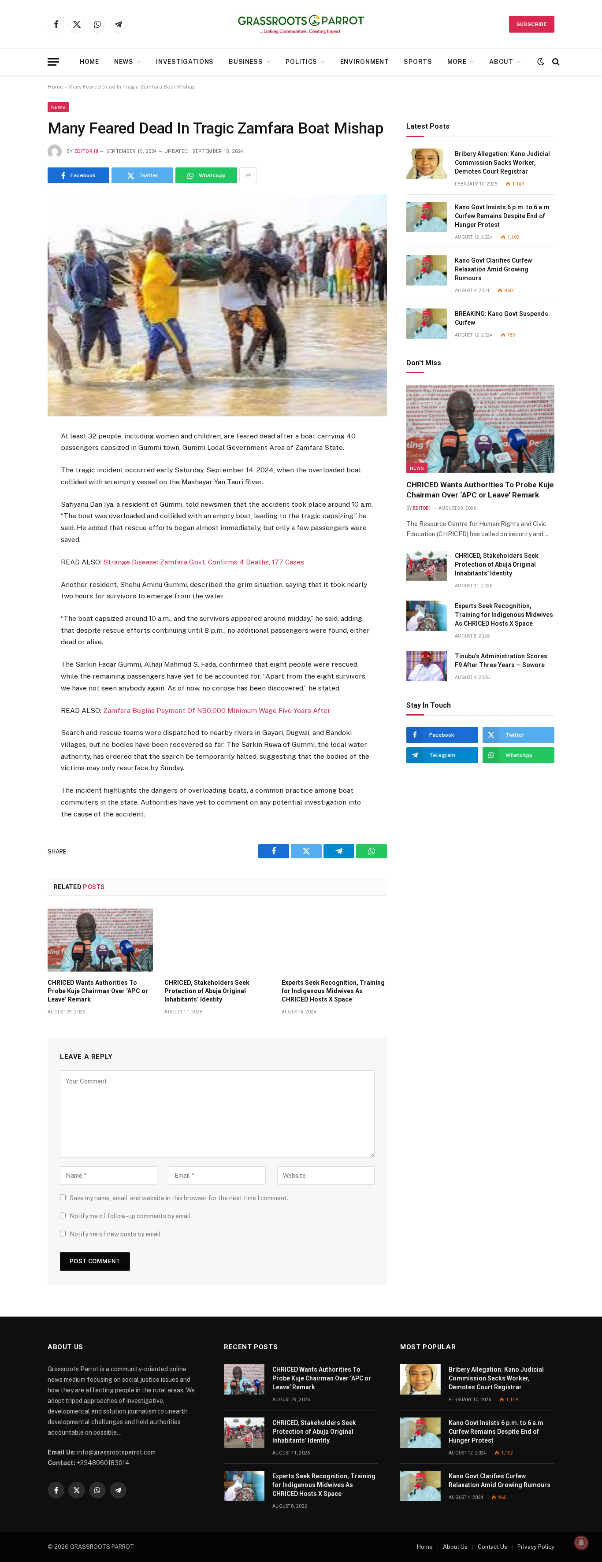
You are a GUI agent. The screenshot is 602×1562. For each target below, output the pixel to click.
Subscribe (532, 24)
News (124, 61)
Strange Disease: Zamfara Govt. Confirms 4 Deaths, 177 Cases (203, 562)
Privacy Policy (535, 1546)
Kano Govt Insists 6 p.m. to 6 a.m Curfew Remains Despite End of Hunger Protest (502, 216)
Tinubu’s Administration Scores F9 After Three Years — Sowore (501, 660)
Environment (364, 61)
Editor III (86, 151)
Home (89, 61)
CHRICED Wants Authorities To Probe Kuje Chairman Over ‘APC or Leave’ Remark (98, 991)
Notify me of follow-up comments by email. (131, 1216)
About (501, 61)
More (457, 61)
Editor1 (422, 508)
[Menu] (53, 62)
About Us (455, 1546)
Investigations (185, 61)
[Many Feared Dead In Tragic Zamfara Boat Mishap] (217, 305)
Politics (301, 61)
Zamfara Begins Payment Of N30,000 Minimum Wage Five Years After (217, 710)
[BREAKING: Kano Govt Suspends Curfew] (426, 323)
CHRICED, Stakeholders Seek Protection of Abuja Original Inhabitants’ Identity (206, 991)
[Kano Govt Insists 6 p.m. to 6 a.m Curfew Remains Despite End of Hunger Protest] (426, 217)
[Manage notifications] (581, 1543)
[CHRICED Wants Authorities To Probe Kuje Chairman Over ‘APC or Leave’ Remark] (100, 940)
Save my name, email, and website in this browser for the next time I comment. (179, 1198)
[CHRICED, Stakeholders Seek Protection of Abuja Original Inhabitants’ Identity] (217, 940)
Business (246, 61)
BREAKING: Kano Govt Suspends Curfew (501, 318)
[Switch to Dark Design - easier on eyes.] (540, 62)
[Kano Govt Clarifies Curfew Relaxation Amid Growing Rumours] (426, 270)
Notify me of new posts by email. (116, 1234)
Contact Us (492, 1546)
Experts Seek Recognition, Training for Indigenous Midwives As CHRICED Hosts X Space (333, 991)
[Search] (555, 62)
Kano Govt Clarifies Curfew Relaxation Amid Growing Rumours (493, 269)
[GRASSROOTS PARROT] (301, 24)
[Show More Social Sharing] (248, 175)
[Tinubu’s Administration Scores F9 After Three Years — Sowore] (426, 666)
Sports (418, 61)
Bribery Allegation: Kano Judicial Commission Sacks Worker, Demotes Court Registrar (502, 162)
